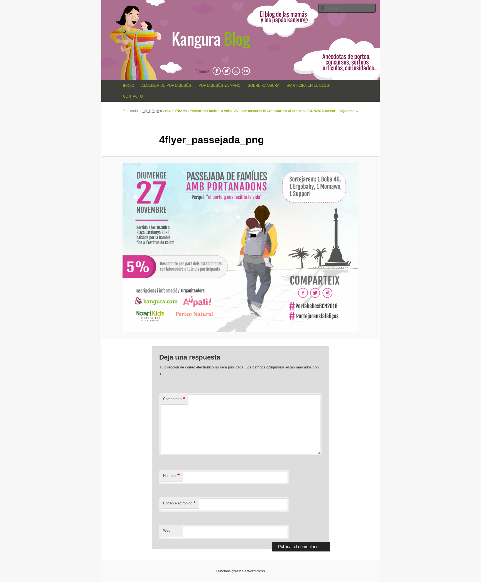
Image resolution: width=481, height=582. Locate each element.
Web (166, 530)
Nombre (171, 475)
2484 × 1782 (172, 111)
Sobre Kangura (263, 85)
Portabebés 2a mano (219, 85)
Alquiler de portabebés (166, 85)
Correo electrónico (179, 503)
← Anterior (326, 111)
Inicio (128, 85)
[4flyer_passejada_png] (240, 247)
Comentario (174, 398)
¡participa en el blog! (308, 85)
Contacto (133, 96)
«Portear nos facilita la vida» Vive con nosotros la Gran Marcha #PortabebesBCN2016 (256, 111)
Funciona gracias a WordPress (240, 571)
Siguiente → (349, 111)
